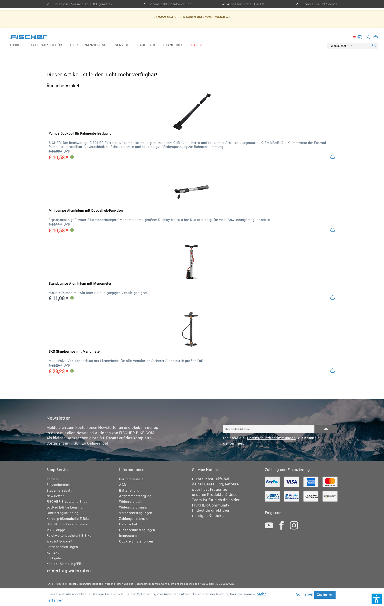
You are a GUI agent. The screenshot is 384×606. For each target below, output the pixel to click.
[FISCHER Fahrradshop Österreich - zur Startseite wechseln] (28, 38)
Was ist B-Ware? (59, 541)
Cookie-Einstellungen (136, 541)
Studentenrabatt (59, 491)
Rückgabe (54, 558)
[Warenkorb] (375, 37)
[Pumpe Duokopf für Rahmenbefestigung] (333, 157)
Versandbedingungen (135, 513)
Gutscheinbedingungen (137, 530)
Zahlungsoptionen (133, 519)
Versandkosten (114, 583)
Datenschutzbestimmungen (271, 438)
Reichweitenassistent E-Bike (69, 536)
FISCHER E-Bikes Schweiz (67, 524)
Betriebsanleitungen (62, 547)
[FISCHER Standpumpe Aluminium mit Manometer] (192, 261)
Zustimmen (325, 594)
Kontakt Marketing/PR (63, 564)
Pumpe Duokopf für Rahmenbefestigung (80, 133)
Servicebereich (58, 485)
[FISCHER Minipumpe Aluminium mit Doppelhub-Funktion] (192, 188)
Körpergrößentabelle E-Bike (68, 519)
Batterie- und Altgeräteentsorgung (135, 493)
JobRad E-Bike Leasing (64, 507)
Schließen (304, 594)
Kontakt (52, 552)
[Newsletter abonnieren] (325, 429)
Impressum (128, 536)
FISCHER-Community (210, 505)
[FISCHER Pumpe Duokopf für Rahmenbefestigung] (192, 111)
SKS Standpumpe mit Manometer (75, 352)
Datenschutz (129, 524)
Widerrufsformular (133, 507)
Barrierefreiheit (131, 479)
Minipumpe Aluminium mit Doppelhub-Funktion (86, 211)
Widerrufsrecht (130, 502)
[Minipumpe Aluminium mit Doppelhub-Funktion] (333, 230)
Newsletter (55, 496)
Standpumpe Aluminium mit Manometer (80, 284)
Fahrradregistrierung (62, 513)
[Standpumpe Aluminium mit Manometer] (333, 298)
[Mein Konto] (368, 37)
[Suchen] (374, 46)
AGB (122, 485)
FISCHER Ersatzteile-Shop (67, 502)
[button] (377, 599)
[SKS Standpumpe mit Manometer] (192, 329)
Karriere (52, 479)
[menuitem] (16, 45)
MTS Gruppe (56, 530)
